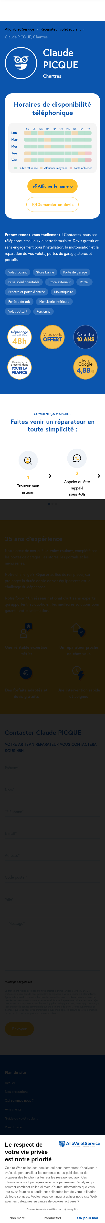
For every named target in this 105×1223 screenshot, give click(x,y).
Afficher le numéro (55, 186)
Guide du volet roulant (21, 1118)
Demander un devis (55, 204)
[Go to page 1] (49, 504)
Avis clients (13, 1109)
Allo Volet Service (19, 29)
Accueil (10, 1082)
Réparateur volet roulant (61, 29)
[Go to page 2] (52, 504)
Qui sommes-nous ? (19, 1100)
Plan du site (13, 1127)
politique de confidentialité (44, 1013)
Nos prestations (16, 1091)
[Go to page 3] (56, 504)
